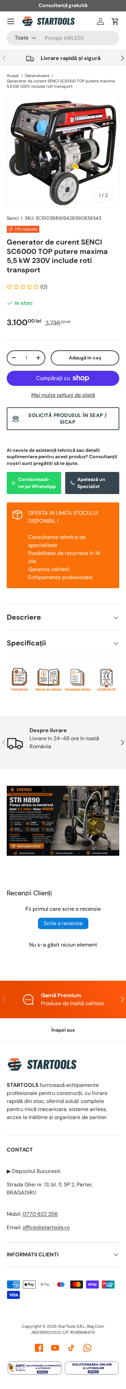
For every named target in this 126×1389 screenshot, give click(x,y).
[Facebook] (39, 1348)
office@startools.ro (46, 1227)
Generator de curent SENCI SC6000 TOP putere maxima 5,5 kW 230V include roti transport (61, 83)
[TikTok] (71, 1348)
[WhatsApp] (87, 1348)
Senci (12, 218)
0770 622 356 (40, 1214)
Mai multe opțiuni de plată (63, 395)
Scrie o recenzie (63, 923)
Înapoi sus (63, 1030)
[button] (115, 21)
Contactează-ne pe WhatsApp (37, 482)
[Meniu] (10, 21)
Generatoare (37, 75)
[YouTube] (55, 1348)
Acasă (12, 75)
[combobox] (63, 38)
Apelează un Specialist (91, 482)
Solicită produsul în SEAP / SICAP (67, 418)
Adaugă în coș (85, 358)
